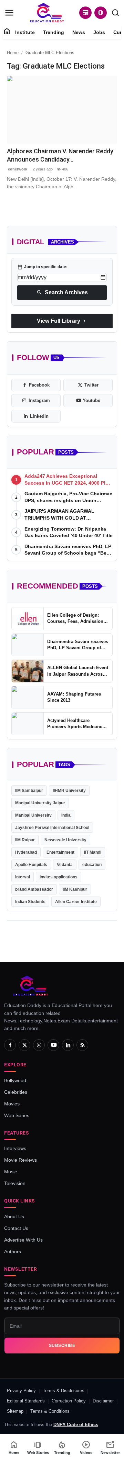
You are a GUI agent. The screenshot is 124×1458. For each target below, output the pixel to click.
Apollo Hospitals (31, 864)
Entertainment (60, 852)
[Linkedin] (68, 1045)
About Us (14, 1216)
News (78, 32)
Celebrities (15, 1092)
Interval (22, 877)
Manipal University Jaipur (40, 803)
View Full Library (62, 321)
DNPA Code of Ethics (75, 1424)
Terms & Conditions (50, 1411)
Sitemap (15, 1411)
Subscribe (62, 1345)
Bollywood (15, 1080)
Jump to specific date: (42, 267)
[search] (115, 12)
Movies (12, 1103)
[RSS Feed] (82, 1045)
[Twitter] (24, 1045)
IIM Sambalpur (29, 790)
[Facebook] (10, 1045)
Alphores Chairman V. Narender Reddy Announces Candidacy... (60, 155)
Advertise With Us (23, 1240)
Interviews (15, 1148)
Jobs (99, 32)
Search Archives (62, 292)
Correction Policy (69, 1400)
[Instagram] (39, 1045)
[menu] (9, 12)
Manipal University (33, 815)
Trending (53, 32)
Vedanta (65, 864)
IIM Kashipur (75, 889)
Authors (12, 1251)
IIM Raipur (25, 840)
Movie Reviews (20, 1160)
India (66, 815)
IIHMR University (69, 790)
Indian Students (30, 901)
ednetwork (17, 169)
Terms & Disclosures (63, 1390)
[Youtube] (53, 1045)
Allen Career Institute (76, 901)
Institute (25, 32)
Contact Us (16, 1228)
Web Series (16, 1115)
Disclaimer (103, 1400)
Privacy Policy (21, 1390)
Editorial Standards (26, 1400)
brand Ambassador (34, 889)
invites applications (59, 877)
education (92, 864)
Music (10, 1171)
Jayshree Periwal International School (52, 827)
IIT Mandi (92, 852)
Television (14, 1183)
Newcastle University (65, 840)
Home (13, 52)
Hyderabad (26, 852)
